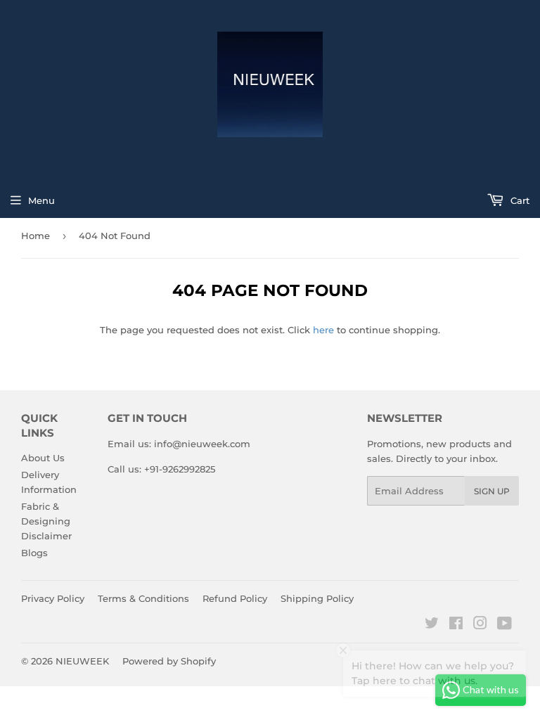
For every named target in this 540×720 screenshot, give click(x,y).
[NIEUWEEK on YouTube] (504, 625)
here (323, 329)
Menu (41, 200)
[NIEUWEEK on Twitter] (432, 625)
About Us (43, 457)
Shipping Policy (317, 598)
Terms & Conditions (143, 598)
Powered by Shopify (169, 661)
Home (35, 235)
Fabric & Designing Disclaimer (46, 521)
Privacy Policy (52, 598)
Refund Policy (234, 598)
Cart (518, 200)
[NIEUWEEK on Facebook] (456, 625)
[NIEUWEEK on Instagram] (480, 625)
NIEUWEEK (82, 661)
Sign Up (492, 491)
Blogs (34, 552)
